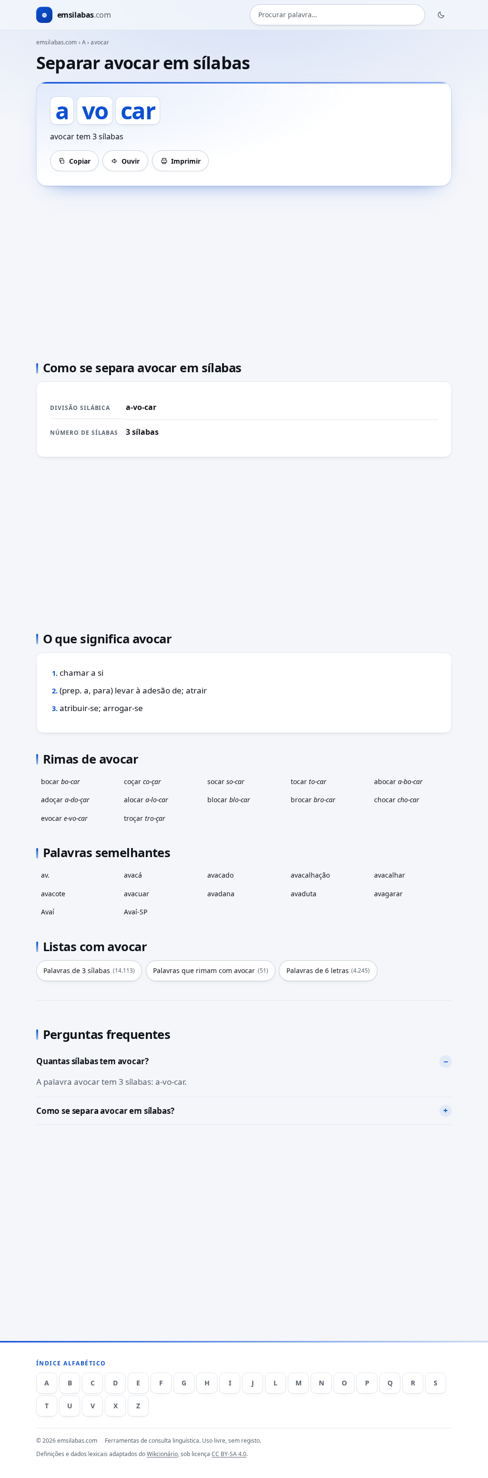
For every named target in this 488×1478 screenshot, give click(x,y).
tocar (308, 781)
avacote (53, 893)
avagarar (388, 893)
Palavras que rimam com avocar (210, 970)
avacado (220, 875)
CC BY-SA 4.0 (229, 1454)
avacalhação (310, 875)
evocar (64, 818)
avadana (220, 893)
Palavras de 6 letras (328, 970)
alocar (146, 799)
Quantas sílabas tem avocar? (92, 1061)
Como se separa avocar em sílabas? (105, 1110)
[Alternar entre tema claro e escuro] (441, 14)
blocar (228, 799)
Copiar (80, 161)
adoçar (65, 799)
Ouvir (131, 161)
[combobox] (337, 14)
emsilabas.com (56, 42)
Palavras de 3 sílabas (89, 970)
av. (45, 875)
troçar (144, 818)
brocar (313, 799)
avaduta (303, 893)
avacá (133, 875)
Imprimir (186, 161)
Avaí (47, 911)
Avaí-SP (135, 911)
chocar (396, 799)
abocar (398, 781)
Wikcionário (162, 1454)
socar (225, 781)
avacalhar (389, 875)
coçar (142, 781)
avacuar (136, 893)
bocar (60, 781)
